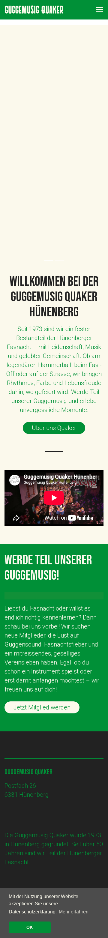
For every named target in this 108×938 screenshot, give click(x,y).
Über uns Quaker (54, 428)
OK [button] (29, 927)
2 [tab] (59, 260)
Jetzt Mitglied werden (42, 707)
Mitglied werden (35, 186)
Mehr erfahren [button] (73, 911)
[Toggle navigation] (99, 10)
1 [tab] (48, 260)
